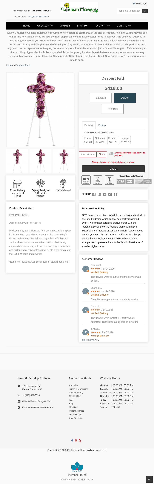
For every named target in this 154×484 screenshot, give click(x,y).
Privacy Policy (76, 392)
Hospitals (73, 407)
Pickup (102, 125)
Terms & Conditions (78, 389)
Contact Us (74, 396)
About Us (73, 385)
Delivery (88, 125)
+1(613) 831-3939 (39, 16)
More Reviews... (90, 340)
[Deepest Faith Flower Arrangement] (17, 161)
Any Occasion (76, 418)
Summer (65, 25)
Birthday (83, 25)
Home (26, 25)
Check (102, 154)
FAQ (71, 400)
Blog (71, 403)
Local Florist (75, 414)
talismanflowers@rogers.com (36, 401)
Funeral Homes (76, 410)
